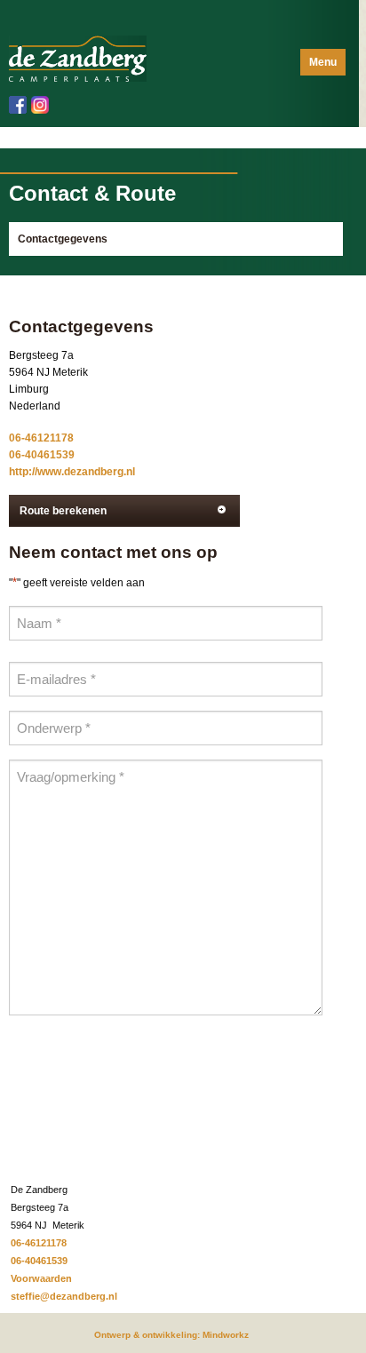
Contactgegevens (62, 239)
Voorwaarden (41, 1278)
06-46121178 (41, 438)
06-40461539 (42, 455)
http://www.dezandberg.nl (72, 472)
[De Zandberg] (78, 58)
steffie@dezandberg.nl (64, 1296)
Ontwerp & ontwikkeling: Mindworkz (171, 1335)
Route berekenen (63, 511)
